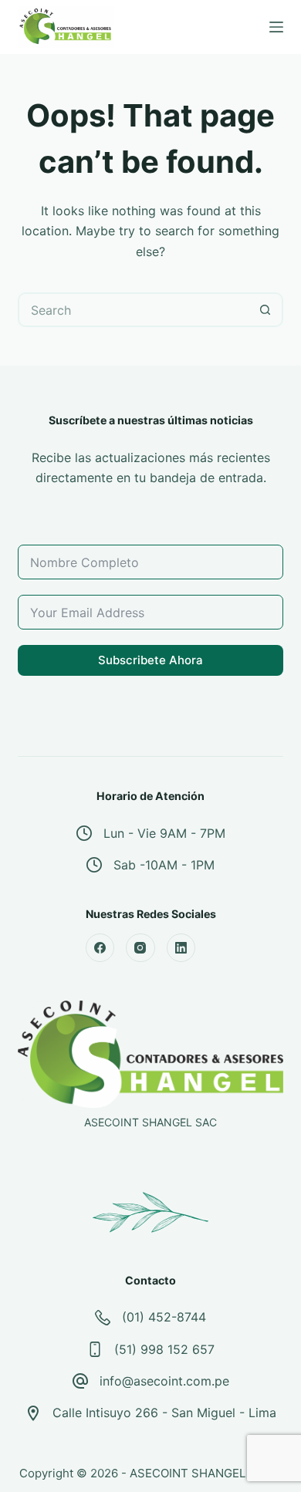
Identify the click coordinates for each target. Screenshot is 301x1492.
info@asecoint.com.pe (164, 1381)
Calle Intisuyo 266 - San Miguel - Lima (164, 1412)
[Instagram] (140, 948)
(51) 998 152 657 (164, 1349)
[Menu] (276, 27)
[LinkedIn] (181, 948)
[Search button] (266, 309)
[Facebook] (100, 948)
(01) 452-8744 (164, 1317)
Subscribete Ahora (150, 660)
